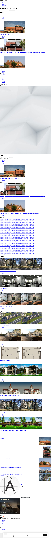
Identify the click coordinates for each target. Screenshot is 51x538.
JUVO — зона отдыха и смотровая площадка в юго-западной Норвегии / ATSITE (11, 474)
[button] (25, 0)
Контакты (3, 6)
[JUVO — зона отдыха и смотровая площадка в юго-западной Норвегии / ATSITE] (45, 477)
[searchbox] (5, 157)
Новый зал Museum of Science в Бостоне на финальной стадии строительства (10, 467)
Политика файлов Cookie (5, 529)
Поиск (1, 157)
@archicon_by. (24, 484)
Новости (3, 4)
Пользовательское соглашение (6, 530)
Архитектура (3, 16)
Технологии (3, 19)
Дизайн (3, 17)
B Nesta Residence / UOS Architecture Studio (6, 437)
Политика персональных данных (6, 528)
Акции (2, 2)
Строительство (4, 5)
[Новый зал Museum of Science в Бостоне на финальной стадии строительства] (45, 470)
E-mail (1, 10)
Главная (3, 1)
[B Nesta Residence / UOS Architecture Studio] (45, 441)
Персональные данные (12, 536)
